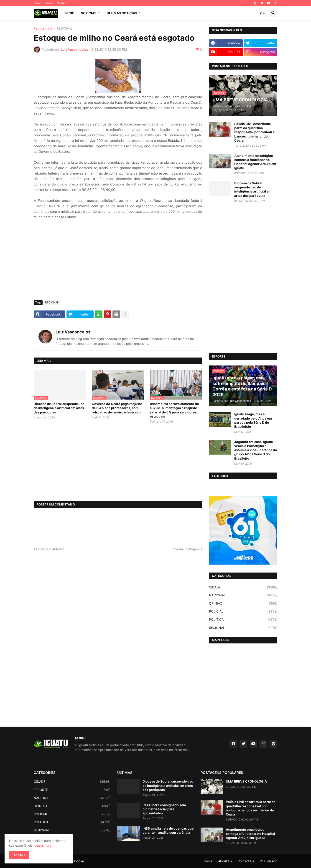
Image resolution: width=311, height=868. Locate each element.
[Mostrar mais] (125, 314)
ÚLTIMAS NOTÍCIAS (122, 13)
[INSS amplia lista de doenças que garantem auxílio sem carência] (128, 833)
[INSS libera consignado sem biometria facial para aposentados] (128, 810)
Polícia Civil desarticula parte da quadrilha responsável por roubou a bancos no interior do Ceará (254, 132)
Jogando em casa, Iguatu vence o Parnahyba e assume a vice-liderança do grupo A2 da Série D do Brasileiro (255, 450)
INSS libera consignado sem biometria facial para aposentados (164, 809)
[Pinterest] (107, 314)
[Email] (116, 314)
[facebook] (255, 3)
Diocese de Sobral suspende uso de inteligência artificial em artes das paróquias (59, 408)
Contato (62, 3)
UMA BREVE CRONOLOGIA (246, 781)
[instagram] (263, 744)
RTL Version (268, 861)
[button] (262, 13)
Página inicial (43, 28)
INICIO (69, 13)
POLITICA (243, 619)
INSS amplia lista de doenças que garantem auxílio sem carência (168, 830)
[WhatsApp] (98, 314)
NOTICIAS (88, 13)
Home (37, 3)
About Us (225, 861)
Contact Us (245, 861)
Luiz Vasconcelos (73, 332)
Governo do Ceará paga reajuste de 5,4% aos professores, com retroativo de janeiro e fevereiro (117, 408)
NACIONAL (243, 595)
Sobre (49, 3)
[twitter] (261, 3)
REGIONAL (65, 28)
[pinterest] (276, 3)
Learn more (42, 845)
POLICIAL (243, 611)
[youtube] (268, 3)
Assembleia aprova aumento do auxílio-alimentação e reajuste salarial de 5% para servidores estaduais (174, 410)
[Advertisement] (118, 263)
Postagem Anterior (50, 549)
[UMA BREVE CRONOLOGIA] (212, 786)
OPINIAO (243, 603)
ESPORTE (72, 790)
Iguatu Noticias (73, 861)
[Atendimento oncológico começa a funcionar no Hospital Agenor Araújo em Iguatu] (220, 161)
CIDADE (243, 587)
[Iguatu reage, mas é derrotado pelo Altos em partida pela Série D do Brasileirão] (220, 419)
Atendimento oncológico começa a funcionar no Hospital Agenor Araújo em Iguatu (255, 162)
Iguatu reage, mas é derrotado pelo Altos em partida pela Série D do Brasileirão (253, 420)
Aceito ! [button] (19, 855)
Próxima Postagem (186, 549)
